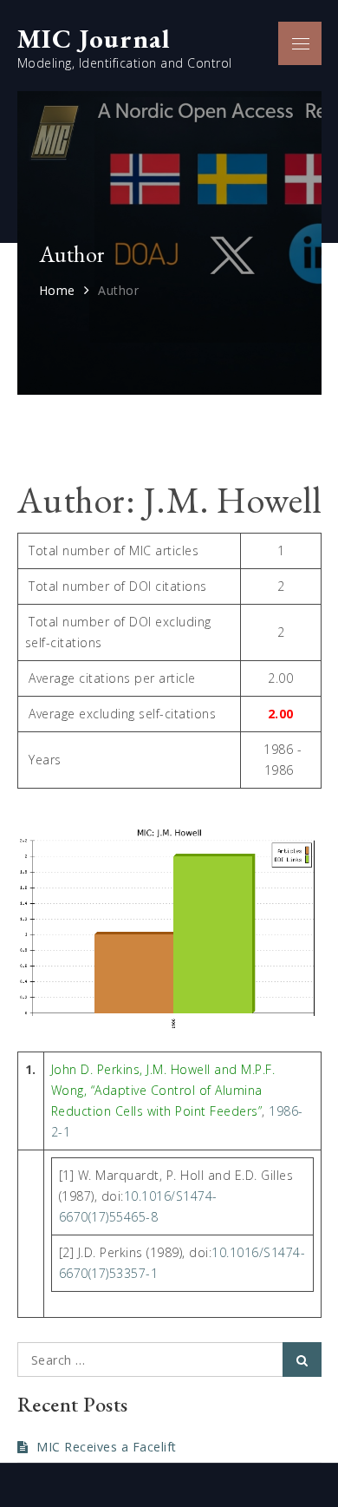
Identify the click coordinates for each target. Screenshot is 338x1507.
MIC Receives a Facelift (106, 1446)
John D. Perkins (95, 1069)
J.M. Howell (178, 1069)
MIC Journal (93, 38)
